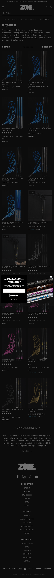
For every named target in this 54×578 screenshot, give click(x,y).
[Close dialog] (51, 277)
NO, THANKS (14, 299)
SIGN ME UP (14, 295)
